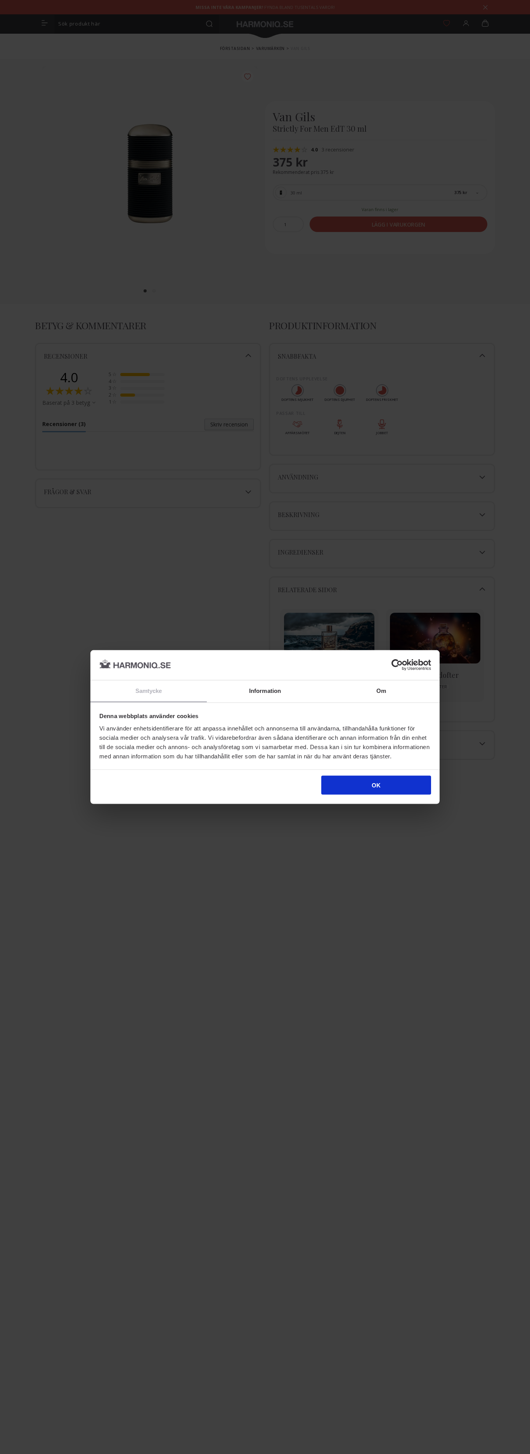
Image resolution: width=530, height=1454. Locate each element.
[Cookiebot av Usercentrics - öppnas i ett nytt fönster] (397, 665)
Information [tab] (265, 690)
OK (376, 785)
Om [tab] (381, 690)
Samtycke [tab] (148, 690)
